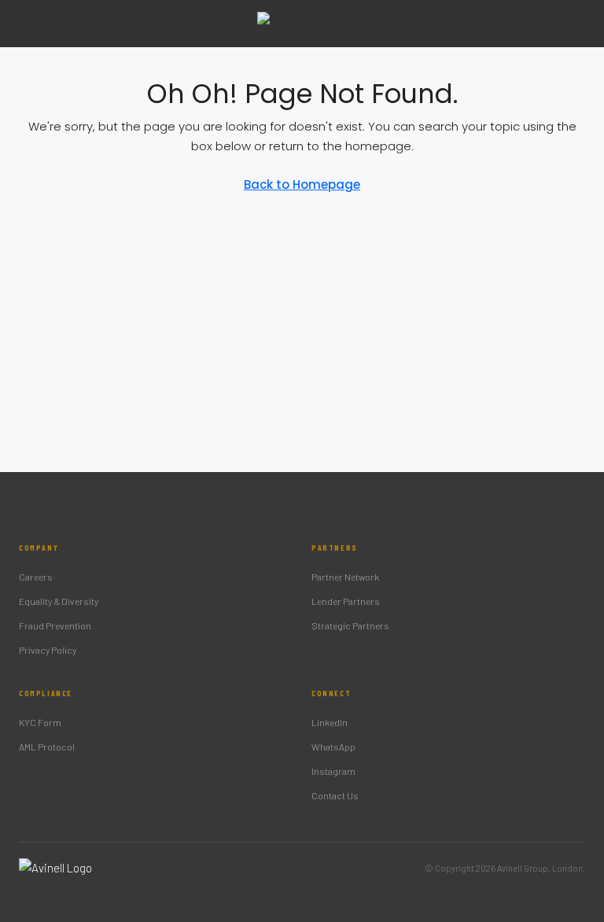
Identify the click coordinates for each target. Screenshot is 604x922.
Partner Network (345, 576)
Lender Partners (345, 601)
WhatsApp (333, 746)
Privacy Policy (47, 649)
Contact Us (335, 795)
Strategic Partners (350, 625)
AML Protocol (47, 746)
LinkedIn (329, 722)
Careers (36, 576)
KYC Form (40, 722)
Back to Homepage (302, 184)
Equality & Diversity (58, 601)
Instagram (333, 770)
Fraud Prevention (55, 625)
